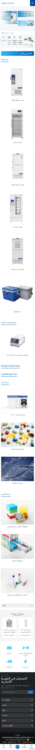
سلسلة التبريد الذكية (9, 42)
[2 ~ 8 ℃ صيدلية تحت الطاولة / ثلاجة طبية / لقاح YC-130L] (9, 623)
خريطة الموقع (12, 742)
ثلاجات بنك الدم (17, 227)
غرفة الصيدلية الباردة (17, 449)
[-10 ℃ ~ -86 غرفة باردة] (17, 400)
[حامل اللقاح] (17, 293)
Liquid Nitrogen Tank (20, 42)
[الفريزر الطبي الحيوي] (17, 166)
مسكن (6, 33)
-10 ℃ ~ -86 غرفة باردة (17, 415)
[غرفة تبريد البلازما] (17, 469)
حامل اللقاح (17, 312)
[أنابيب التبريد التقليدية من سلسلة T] (17, 580)
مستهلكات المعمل (17, 561)
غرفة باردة (25, 44)
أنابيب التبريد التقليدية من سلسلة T (17, 595)
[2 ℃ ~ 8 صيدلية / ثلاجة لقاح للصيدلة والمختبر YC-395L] (25, 623)
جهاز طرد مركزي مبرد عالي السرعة (17, 355)
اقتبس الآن (25, 53)
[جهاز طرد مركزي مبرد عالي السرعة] (17, 340)
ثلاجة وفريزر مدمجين (17, 269)
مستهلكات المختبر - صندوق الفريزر (17, 526)
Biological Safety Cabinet (14, 42)
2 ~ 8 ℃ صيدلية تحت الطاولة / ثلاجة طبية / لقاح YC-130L (9, 631)
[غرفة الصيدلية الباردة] (17, 434)
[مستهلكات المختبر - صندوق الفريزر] (17, 512)
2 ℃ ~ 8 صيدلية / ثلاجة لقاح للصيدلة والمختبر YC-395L (25, 631)
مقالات (4, 742)
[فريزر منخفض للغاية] (17, 82)
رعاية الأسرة (31, 45)
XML (19, 742)
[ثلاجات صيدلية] (17, 124)
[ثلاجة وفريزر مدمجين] (17, 251)
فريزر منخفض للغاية (17, 100)
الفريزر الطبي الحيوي (17, 185)
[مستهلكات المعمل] (17, 546)
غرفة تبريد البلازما (17, 483)
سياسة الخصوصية (27, 742)
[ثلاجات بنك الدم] (17, 208)
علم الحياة (3, 40)
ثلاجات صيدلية (17, 142)
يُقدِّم (30, 692)
